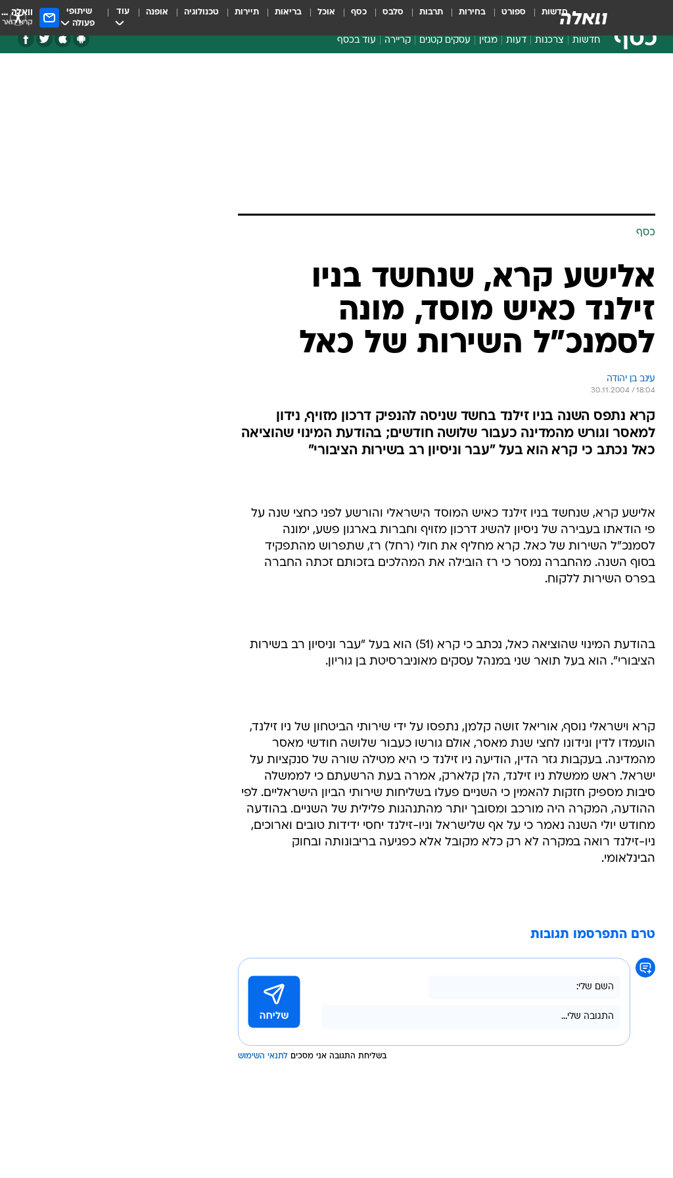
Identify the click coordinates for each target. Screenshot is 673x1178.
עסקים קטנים (445, 40)
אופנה (157, 12)
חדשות (586, 40)
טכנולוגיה (201, 12)
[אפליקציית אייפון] (63, 39)
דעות (516, 40)
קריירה (397, 40)
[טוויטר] (44, 39)
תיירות (247, 12)
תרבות (431, 12)
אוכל (326, 12)
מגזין (488, 40)
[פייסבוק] (26, 39)
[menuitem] (506, 18)
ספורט (513, 12)
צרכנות (549, 40)
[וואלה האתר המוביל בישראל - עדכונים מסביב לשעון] (583, 17)
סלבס (393, 12)
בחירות (472, 12)
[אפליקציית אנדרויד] (81, 39)
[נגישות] (18, 17)
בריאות (288, 12)
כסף (359, 12)
